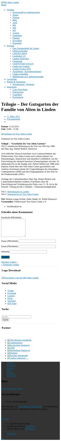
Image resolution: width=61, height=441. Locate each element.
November (17, 40)
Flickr (10, 298)
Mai (14, 25)
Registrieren (17, 97)
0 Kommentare (13, 119)
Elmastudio (30, 429)
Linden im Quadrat (21, 66)
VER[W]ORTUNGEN (22, 64)
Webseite (5, 251)
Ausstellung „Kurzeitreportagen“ (27, 71)
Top (3, 438)
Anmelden (17, 94)
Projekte (10, 46)
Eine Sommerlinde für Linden (25, 48)
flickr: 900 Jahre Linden (12, 389)
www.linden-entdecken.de (30, 406)
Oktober (16, 38)
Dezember (17, 43)
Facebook (11, 293)
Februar (15, 17)
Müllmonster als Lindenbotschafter (28, 76)
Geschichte (12, 79)
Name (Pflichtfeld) (9, 241)
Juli (14, 30)
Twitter (10, 290)
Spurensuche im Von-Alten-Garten (22, 194)
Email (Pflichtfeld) (9, 246)
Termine (10, 10)
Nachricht (11, 217)
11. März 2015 (13, 116)
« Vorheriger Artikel (10, 264)
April (14, 22)
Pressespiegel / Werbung (23, 84)
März (14, 20)
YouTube (11, 301)
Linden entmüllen (20, 74)
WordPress (30, 426)
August (15, 33)
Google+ (11, 296)
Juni (14, 28)
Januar (15, 15)
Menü (3, 5)
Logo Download (19, 89)
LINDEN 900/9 (19, 53)
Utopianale (17, 61)
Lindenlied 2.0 (19, 56)
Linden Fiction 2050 (21, 69)
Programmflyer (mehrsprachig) (26, 12)
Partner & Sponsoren (16, 82)
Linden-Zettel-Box (20, 58)
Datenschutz (18, 92)
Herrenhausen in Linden (18, 191)
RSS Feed (11, 303)
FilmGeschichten (20, 51)
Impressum (12, 87)
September (17, 35)
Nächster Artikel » (9, 262)
